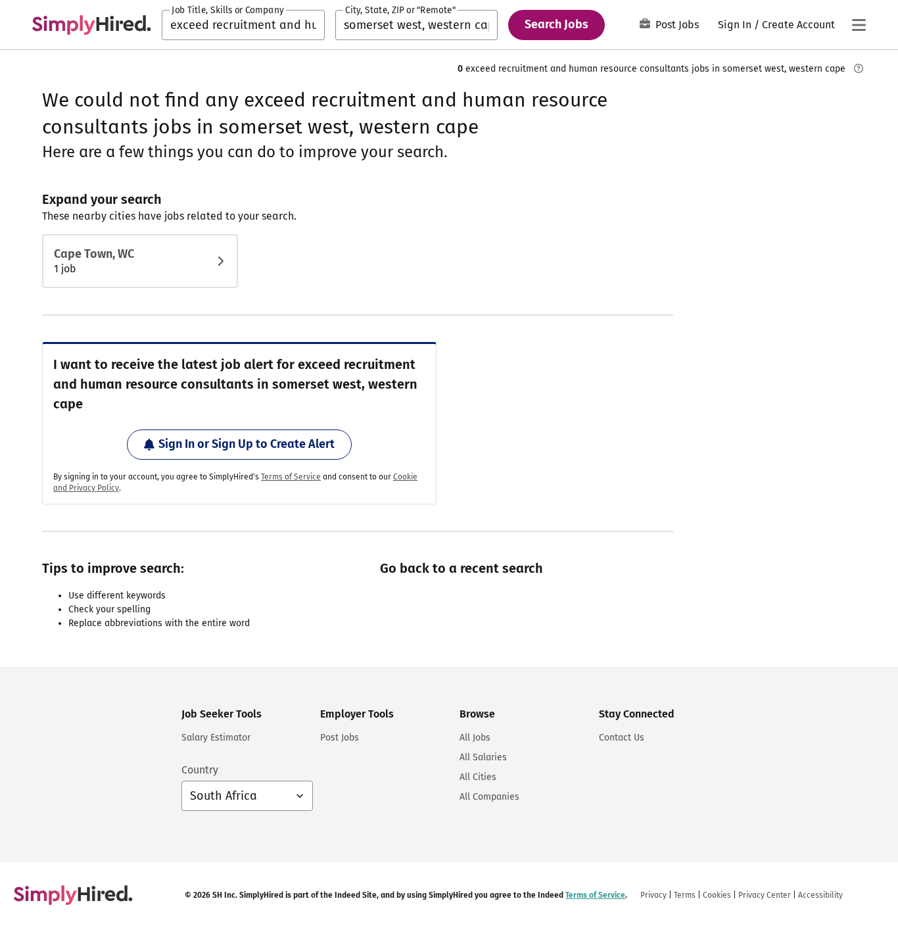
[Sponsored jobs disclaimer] (858, 68)
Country (199, 770)
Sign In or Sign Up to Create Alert (246, 444)
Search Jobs (556, 24)
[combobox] (243, 25)
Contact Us (621, 737)
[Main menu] (858, 25)
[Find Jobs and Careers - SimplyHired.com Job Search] (91, 25)
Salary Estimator (215, 737)
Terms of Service (291, 476)
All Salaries (483, 757)
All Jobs (475, 737)
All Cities (478, 777)
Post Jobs (677, 24)
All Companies (489, 796)
